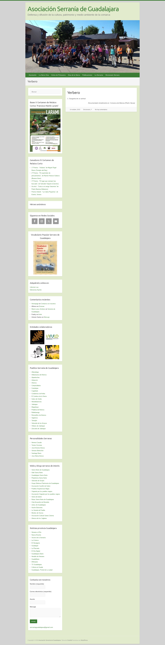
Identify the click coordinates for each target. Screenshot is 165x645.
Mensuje (47, 317)
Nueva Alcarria (36, 535)
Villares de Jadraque (38, 426)
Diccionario (86, 109)
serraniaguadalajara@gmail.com (41, 627)
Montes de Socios (37, 513)
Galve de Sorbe (37, 399)
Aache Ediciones (37, 507)
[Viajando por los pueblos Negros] (37, 346)
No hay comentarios (101, 109)
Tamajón (34, 420)
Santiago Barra (36, 453)
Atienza (34, 383)
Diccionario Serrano (113, 75)
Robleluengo (36, 412)
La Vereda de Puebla (38, 510)
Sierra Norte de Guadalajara (41, 470)
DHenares (35, 562)
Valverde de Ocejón (38, 480)
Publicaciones (87, 75)
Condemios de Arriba (38, 393)
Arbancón (35, 380)
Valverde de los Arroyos (39, 423)
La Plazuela (35, 548)
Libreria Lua (34, 287)
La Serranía (99, 75)
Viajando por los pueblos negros (42, 491)
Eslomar (41, 306)
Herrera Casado (37, 442)
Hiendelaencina (36, 402)
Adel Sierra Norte (37, 472)
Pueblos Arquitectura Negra (40, 489)
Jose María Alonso (38, 456)
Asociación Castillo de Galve (41, 486)
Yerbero (73, 93)
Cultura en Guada (37, 567)
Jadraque (34, 404)
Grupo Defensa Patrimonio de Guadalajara (45, 483)
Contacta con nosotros (48, 303)
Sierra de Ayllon (37, 497)
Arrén (40, 314)
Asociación (32, 75)
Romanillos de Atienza (39, 415)
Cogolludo (35, 391)
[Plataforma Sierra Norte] (37, 331)
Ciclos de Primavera (58, 75)
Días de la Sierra (74, 75)
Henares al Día (36, 532)
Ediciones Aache (36, 290)
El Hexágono (36, 543)
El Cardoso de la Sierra (39, 396)
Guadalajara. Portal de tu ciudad (42, 570)
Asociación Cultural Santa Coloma (43, 515)
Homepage (35, 303)
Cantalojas (35, 388)
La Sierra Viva (44, 75)
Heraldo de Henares (38, 556)
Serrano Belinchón (37, 450)
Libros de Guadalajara (39, 505)
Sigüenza (35, 418)
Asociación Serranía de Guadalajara (73, 9)
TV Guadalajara (37, 564)
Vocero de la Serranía (39, 537)
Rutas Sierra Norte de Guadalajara (43, 499)
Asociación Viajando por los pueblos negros (46, 494)
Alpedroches (36, 377)
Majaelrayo (35, 407)
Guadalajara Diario (37, 554)
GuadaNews (35, 559)
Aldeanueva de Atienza (39, 375)
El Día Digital (36, 551)
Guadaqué (35, 546)
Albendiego (35, 372)
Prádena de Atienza (38, 410)
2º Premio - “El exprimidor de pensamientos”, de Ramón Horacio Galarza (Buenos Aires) (45, 175)
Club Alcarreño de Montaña (40, 502)
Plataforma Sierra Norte (39, 478)
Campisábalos (36, 385)
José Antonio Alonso (38, 448)
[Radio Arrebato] (52, 346)
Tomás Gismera (37, 445)
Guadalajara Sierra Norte (39, 475)
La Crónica (35, 540)
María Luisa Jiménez (38, 309)
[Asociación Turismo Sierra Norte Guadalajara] (52, 331)
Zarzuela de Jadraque (39, 428)
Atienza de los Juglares (39, 518)
